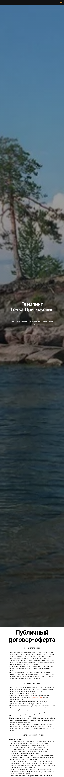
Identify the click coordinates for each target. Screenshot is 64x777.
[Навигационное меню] (61, 2)
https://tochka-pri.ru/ (37, 697)
